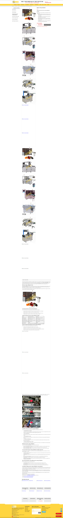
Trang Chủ (15, 4)
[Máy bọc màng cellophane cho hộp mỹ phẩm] (29, 42)
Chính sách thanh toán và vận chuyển (46, 507)
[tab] (25, 280)
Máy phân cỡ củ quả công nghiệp (40, 499)
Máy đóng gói (22, 4)
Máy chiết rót (31, 4)
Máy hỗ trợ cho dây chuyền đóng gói (15, 14)
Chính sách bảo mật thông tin (45, 508)
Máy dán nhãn (27, 4)
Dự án (42, 4)
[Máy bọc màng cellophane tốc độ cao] (29, 84)
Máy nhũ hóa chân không (47, 498)
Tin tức (45, 4)
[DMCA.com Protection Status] (46, 512)
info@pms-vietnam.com (16, 512)
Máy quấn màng (25, 498)
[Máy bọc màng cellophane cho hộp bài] (29, 112)
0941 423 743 (40, 24)
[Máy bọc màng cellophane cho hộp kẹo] (29, 28)
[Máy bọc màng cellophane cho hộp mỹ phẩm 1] (29, 126)
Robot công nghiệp (15, 19)
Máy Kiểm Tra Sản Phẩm (15, 16)
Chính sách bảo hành (44, 510)
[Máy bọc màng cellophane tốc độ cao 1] (29, 56)
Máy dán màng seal (32, 498)
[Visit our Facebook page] (14, 516)
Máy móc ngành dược (27, 510)
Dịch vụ (40, 4)
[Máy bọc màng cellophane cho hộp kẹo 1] (29, 98)
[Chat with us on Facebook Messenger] (61, 509)
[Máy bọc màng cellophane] (29, 14)
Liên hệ (48, 4)
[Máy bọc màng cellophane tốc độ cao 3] (29, 70)
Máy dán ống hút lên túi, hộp (25, 488)
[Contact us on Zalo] (61, 511)
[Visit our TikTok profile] (16, 516)
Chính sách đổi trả (44, 509)
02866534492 (16, 510)
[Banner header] (32, 2)
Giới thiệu (18, 4)
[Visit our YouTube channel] (12, 516)
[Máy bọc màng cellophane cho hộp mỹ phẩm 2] (29, 140)
